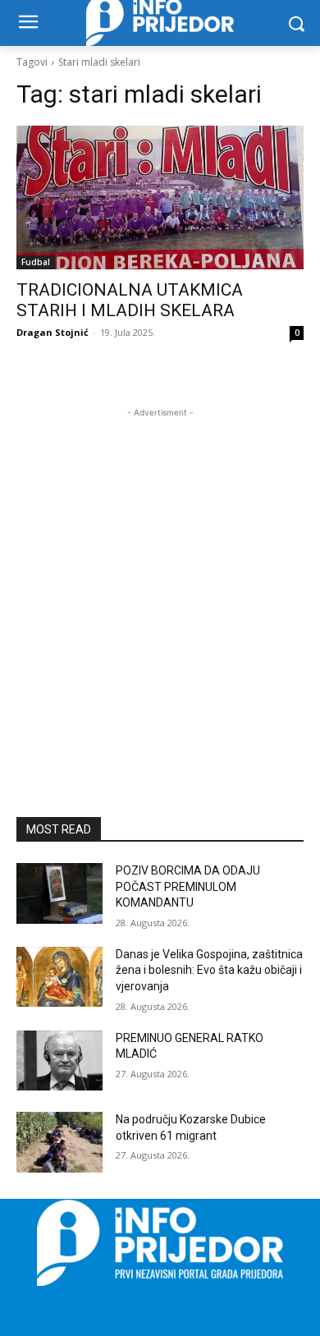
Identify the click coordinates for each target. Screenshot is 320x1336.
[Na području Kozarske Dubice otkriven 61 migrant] (59, 1142)
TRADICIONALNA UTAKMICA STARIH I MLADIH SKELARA (129, 300)
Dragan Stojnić (52, 332)
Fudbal (35, 262)
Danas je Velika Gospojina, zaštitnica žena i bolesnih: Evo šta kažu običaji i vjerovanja (209, 970)
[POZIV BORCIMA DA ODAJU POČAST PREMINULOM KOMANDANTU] (59, 893)
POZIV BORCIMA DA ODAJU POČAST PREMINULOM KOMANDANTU (188, 886)
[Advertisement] (160, 581)
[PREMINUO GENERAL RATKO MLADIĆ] (59, 1061)
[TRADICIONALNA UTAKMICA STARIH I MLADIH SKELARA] (160, 197)
